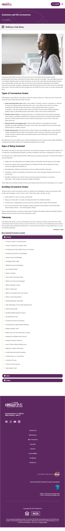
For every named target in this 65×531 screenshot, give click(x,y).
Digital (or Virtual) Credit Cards (14, 348)
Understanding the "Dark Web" (14, 301)
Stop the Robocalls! (11, 309)
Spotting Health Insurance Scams (15, 313)
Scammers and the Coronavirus (15, 320)
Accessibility (33, 453)
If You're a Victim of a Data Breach (16, 241)
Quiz (8, 376)
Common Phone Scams (13, 364)
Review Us (33, 462)
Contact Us (33, 430)
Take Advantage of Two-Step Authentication (19, 305)
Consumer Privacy (11, 360)
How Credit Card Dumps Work (14, 277)
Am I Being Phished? (12, 269)
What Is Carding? (11, 273)
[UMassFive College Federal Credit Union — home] (32, 404)
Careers (33, 449)
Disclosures (33, 435)
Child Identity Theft (11, 368)
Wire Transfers (33, 439)
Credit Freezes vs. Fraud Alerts (15, 356)
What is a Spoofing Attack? (14, 297)
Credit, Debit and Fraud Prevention (16, 352)
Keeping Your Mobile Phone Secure (16, 336)
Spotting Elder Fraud (12, 317)
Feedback (33, 458)
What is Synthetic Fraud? (13, 285)
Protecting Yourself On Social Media (16, 253)
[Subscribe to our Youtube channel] (15, 421)
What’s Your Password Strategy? (15, 281)
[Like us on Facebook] (6, 421)
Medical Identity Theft (12, 328)
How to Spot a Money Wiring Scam (16, 344)
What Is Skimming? (11, 289)
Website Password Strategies (14, 265)
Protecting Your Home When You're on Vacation (20, 249)
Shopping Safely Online (12, 261)
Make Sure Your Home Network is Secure (18, 332)
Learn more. (43, 522)
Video (8, 380)
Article (8, 237)
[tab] (32, 237)
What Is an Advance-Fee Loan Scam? (17, 293)
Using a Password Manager (14, 257)
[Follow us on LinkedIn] (19, 421)
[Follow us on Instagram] (10, 421)
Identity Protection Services (14, 340)
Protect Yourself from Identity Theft (16, 245)
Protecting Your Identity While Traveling (17, 324)
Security (33, 444)
